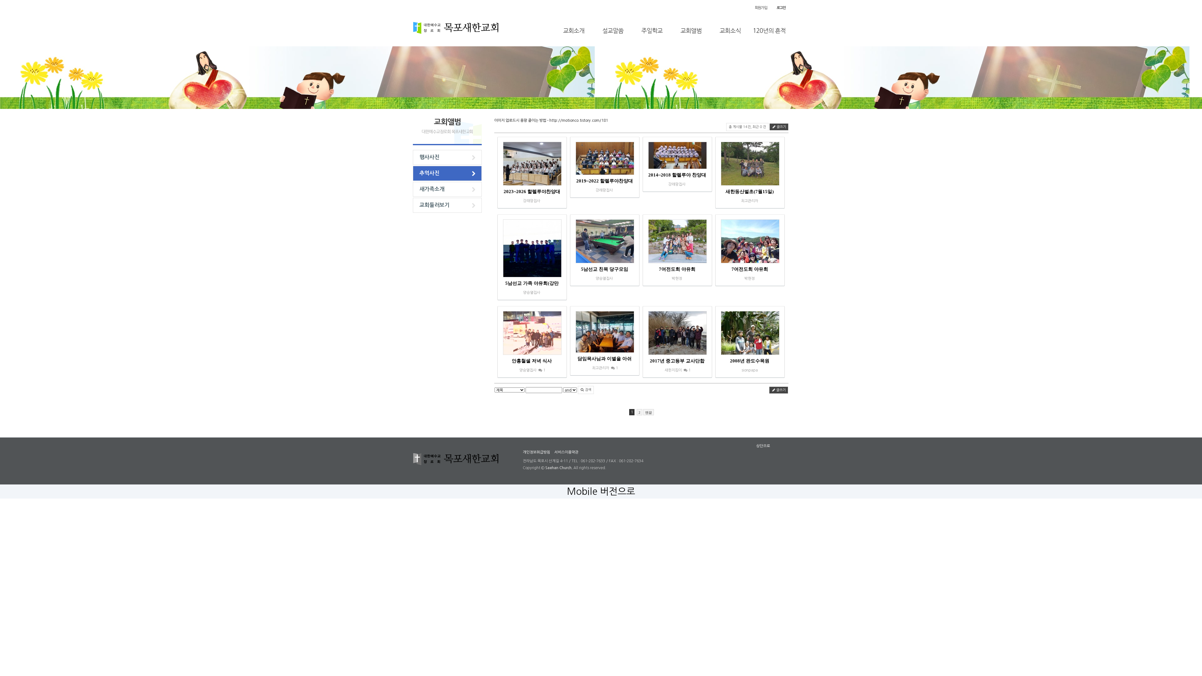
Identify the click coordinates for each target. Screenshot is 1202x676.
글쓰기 (781, 127)
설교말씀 (613, 31)
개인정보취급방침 (536, 452)
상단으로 (763, 446)
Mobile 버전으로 (601, 491)
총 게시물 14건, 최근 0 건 (747, 127)
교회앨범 (691, 31)
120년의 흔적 (769, 31)
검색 (587, 390)
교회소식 (730, 31)
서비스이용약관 (566, 452)
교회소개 (573, 31)
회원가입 (761, 8)
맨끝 (648, 412)
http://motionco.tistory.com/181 (578, 120)
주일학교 (652, 31)
